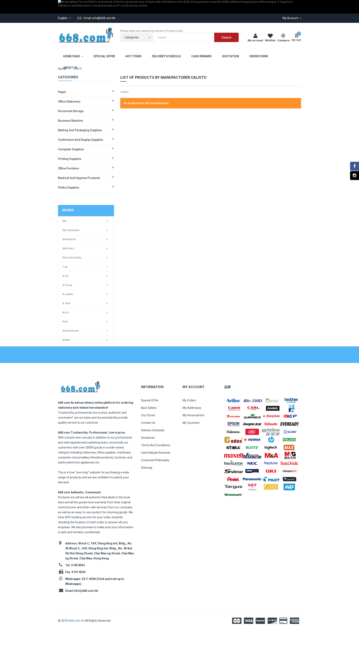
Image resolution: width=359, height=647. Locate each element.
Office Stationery (69, 101)
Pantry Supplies (68, 187)
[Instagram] (354, 175)
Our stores (148, 415)
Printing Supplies (69, 159)
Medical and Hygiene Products (79, 178)
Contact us (148, 422)
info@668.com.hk (86, 590)
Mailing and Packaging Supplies (80, 130)
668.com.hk (76, 620)
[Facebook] (354, 166)
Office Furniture (68, 168)
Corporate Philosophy (155, 460)
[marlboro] (80, 385)
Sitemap (146, 467)
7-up (65, 266)
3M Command (70, 230)
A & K (65, 275)
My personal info (194, 415)
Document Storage (71, 111)
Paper (62, 92)
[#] (233, 400)
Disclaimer (148, 437)
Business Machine (70, 120)
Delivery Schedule (152, 430)
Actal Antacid (70, 330)
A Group (67, 285)
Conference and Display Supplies (80, 139)
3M (64, 221)
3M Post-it (68, 248)
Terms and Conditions (155, 445)
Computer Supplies (71, 149)
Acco (65, 312)
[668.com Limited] (86, 35)
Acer (65, 321)
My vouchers (191, 422)
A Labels (67, 294)
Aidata (66, 339)
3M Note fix (69, 239)
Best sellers (149, 407)
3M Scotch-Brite (71, 257)
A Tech (66, 303)
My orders (189, 400)
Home (62, 68)
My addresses (192, 407)
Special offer (150, 400)
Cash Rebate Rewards (155, 452)
